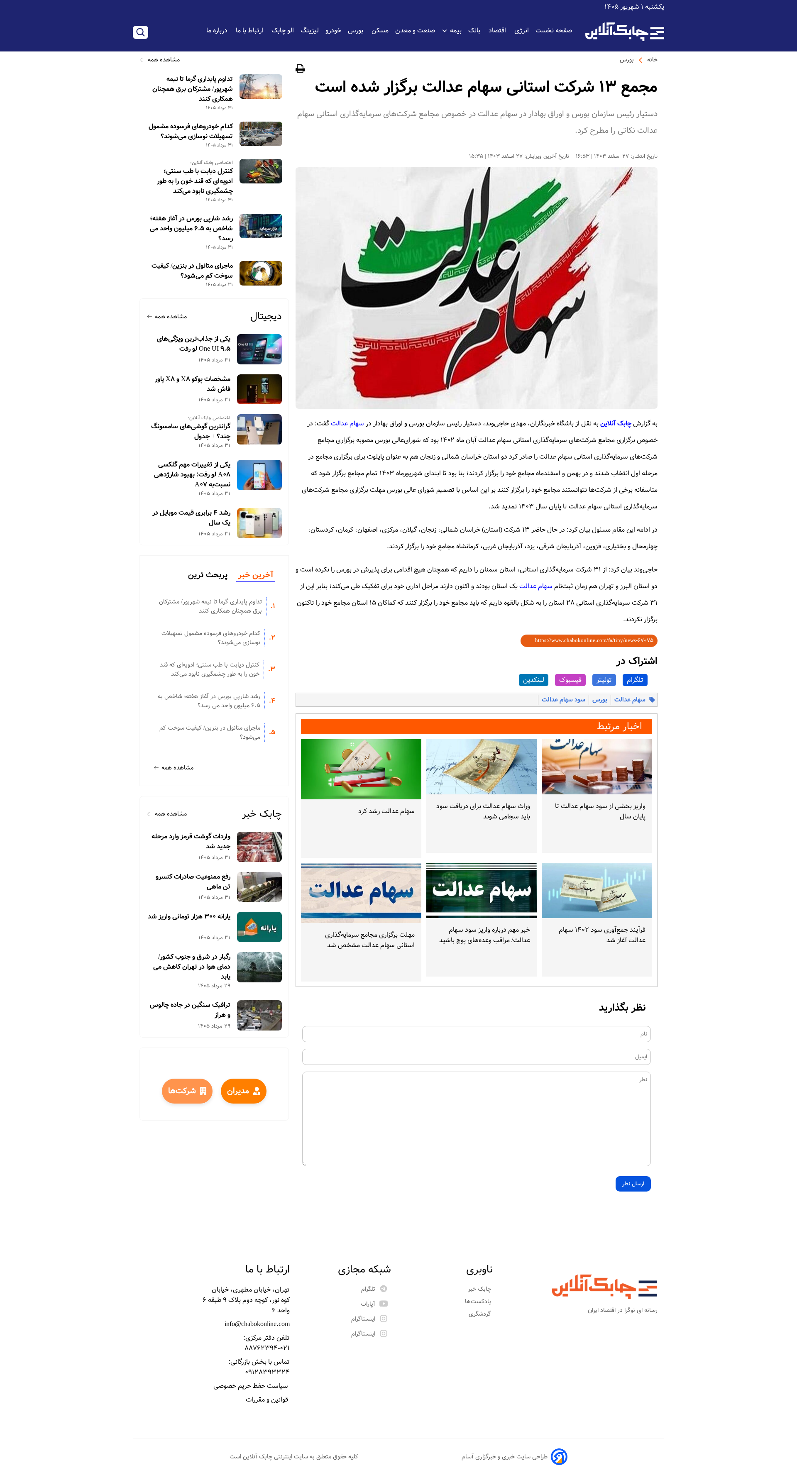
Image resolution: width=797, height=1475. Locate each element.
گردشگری (481, 1314)
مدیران (238, 1091)
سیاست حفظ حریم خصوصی (251, 1386)
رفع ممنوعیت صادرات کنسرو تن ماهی (193, 882)
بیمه (456, 30)
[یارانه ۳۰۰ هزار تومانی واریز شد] (259, 927)
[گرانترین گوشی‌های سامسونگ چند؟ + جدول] (259, 429)
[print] (300, 70)
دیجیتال (266, 316)
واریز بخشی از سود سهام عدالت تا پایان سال (600, 811)
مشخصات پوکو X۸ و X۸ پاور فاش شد (192, 384)
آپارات (368, 1304)
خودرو (333, 30)
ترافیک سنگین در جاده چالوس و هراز (190, 1010)
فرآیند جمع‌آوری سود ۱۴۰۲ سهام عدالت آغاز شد (602, 935)
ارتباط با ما (250, 30)
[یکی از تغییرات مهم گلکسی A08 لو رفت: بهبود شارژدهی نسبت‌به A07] (259, 475)
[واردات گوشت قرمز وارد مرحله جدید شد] (259, 847)
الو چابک (282, 30)
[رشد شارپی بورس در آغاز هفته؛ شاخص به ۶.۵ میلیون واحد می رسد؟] (261, 226)
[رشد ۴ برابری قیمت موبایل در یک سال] (259, 523)
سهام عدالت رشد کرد (386, 811)
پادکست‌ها (479, 1301)
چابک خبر (262, 814)
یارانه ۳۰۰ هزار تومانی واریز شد (189, 917)
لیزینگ (310, 30)
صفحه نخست (553, 30)
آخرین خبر (255, 575)
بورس (356, 30)
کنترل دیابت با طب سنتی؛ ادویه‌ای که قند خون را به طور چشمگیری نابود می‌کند (195, 181)
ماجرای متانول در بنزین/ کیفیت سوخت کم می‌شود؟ (192, 271)
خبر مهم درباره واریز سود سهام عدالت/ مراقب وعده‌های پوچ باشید (484, 935)
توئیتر (604, 680)
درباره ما (217, 30)
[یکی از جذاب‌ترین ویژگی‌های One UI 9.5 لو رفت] (259, 349)
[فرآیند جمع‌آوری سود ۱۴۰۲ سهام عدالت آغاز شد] (597, 890)
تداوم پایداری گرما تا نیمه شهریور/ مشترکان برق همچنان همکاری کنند (192, 89)
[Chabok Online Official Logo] (624, 31)
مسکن (380, 30)
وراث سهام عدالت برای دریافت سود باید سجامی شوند (483, 811)
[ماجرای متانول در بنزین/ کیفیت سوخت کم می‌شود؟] (261, 273)
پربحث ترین (207, 575)
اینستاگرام (363, 1319)
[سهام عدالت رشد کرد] (361, 769)
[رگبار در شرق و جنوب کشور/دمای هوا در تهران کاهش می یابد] (259, 967)
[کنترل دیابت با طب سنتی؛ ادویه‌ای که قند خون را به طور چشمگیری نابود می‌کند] (261, 171)
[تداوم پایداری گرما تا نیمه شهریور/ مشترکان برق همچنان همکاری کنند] (261, 86)
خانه (652, 59)
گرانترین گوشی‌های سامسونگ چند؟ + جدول (190, 432)
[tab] (255, 575)
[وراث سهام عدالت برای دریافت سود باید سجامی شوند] (481, 766)
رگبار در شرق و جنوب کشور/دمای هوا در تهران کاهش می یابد (191, 967)
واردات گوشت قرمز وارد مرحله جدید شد (191, 842)
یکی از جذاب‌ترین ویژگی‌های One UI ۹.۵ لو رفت (193, 344)
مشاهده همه (164, 59)
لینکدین (533, 680)
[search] (140, 32)
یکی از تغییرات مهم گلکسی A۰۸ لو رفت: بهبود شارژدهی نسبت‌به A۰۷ (192, 475)
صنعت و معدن (415, 30)
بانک (475, 30)
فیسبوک (570, 680)
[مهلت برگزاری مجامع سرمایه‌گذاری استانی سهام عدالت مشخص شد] (361, 893)
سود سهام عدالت (563, 700)
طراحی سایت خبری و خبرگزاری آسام (505, 1456)
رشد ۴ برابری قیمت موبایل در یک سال (191, 518)
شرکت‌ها (182, 1091)
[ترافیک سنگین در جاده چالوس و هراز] (259, 1015)
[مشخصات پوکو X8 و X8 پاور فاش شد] (259, 389)
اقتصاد (498, 30)
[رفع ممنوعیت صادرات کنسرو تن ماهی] (259, 887)
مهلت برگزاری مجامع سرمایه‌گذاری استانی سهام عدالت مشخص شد (370, 940)
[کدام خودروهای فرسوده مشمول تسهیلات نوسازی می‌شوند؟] (261, 134)
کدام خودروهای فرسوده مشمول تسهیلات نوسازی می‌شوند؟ (191, 132)
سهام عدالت (347, 423)
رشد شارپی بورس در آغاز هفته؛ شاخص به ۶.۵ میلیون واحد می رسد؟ (191, 229)
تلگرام (635, 680)
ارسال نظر (633, 1184)
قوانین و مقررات (268, 1399)
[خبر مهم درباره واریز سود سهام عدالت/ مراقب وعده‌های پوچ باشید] (481, 890)
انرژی (521, 30)
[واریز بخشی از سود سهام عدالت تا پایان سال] (597, 766)
